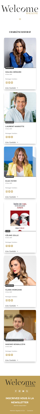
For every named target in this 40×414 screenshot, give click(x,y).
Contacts (30, 410)
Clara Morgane (13, 290)
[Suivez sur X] (26, 391)
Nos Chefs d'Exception (14, 340)
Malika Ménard (13, 72)
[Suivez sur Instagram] (19, 391)
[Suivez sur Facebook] (15, 391)
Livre (8, 231)
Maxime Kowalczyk (15, 344)
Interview (9, 68)
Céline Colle (12, 235)
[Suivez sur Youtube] (23, 391)
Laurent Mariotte (14, 126)
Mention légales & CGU (17, 410)
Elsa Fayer (10, 181)
